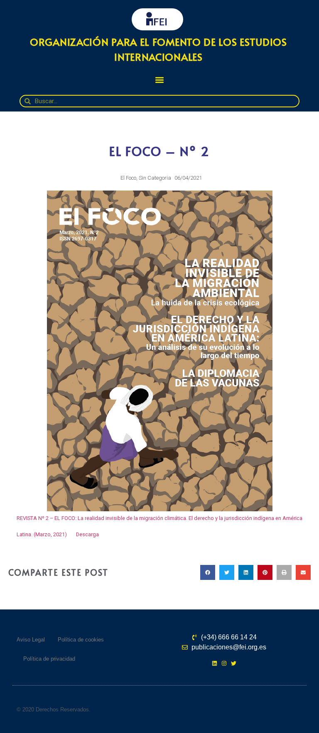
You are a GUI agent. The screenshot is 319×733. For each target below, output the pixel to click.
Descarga (87, 534)
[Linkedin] (214, 663)
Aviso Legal (31, 639)
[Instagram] (224, 663)
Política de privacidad (49, 659)
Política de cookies (81, 639)
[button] (160, 80)
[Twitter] (233, 663)
